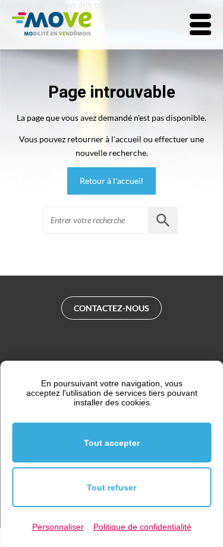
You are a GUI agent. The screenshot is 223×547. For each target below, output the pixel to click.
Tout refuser (111, 487)
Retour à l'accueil (111, 181)
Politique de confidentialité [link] (142, 527)
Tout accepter (112, 443)
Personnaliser (58, 527)
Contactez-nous (111, 308)
